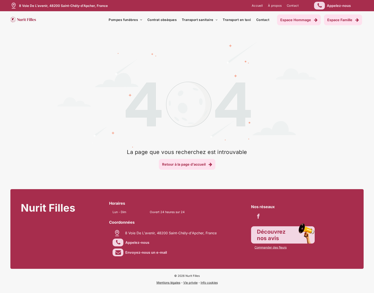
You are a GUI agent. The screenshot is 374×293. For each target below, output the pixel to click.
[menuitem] (257, 5)
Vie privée (190, 282)
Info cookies (209, 282)
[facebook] (258, 216)
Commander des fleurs (271, 247)
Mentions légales (168, 282)
